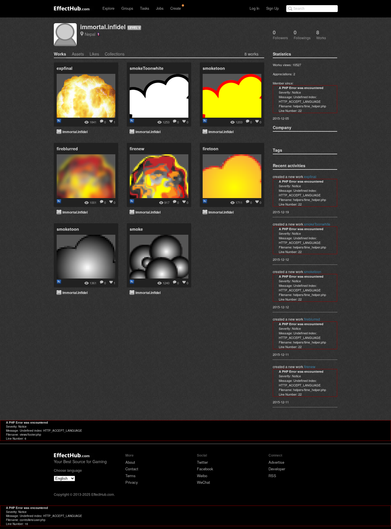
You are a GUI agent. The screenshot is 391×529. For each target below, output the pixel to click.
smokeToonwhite (317, 224)
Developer (276, 468)
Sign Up (272, 8)
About (130, 462)
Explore (108, 8)
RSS (272, 475)
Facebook (205, 468)
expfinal (310, 176)
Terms (130, 475)
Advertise (276, 462)
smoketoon (312, 271)
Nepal (91, 34)
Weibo (202, 475)
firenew (309, 366)
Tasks (144, 8)
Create (175, 8)
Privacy (131, 482)
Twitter (202, 462)
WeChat (203, 482)
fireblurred (312, 319)
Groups (127, 8)
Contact (131, 468)
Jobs (159, 8)
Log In (254, 8)
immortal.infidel (103, 26)
